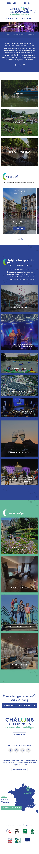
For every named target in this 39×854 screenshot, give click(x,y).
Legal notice (10, 825)
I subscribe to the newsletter (19, 705)
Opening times (19, 769)
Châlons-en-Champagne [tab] (5, 801)
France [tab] (4, 796)
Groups (25, 825)
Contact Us (19, 734)
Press (31, 825)
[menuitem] (11, 3)
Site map (18, 825)
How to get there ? (11, 808)
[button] (20, 10)
